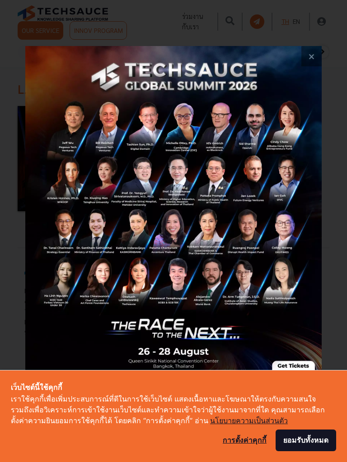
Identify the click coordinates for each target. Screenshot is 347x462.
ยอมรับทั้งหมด (305, 439)
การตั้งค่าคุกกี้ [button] (245, 439)
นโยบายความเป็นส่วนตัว (249, 420)
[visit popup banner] (173, 231)
